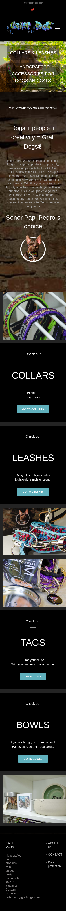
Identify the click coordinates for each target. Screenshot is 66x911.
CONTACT (53, 854)
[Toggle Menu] (58, 27)
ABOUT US (53, 845)
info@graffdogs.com (33, 3)
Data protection (53, 864)
